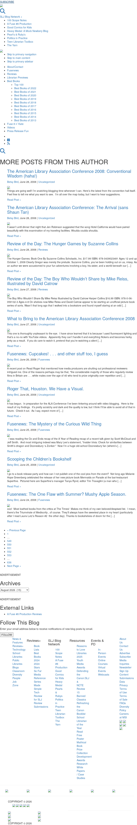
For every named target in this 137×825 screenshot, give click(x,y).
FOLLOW (6, 634)
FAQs (123, 703)
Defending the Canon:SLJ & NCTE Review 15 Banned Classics (83, 685)
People (16, 678)
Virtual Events (102, 669)
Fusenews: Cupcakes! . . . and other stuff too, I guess (57, 353)
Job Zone (15, 683)
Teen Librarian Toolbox (20, 41)
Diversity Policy (124, 708)
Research (82, 763)
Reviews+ (17, 646)
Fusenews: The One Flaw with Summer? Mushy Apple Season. (66, 494)
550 (9, 544)
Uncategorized (46, 182)
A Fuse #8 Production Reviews (24, 614)
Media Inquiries (124, 662)
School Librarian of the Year (82, 722)
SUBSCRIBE (7, 2)
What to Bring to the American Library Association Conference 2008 (71, 318)
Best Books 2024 (37, 656)
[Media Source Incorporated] (6, 790)
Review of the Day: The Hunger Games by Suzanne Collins (62, 243)
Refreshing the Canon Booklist (83, 708)
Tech (36, 692)
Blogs (15, 667)
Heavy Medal (58, 683)
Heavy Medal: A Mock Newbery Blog (27, 31)
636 (9, 562)
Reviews (43, 249)
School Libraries (17, 654)
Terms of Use (123, 690)
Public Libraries (17, 662)
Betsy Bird (13, 182)
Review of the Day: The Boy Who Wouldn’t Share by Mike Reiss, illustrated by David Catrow (67, 280)
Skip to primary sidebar (20, 61)
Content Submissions (127, 676)
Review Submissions (41, 704)
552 (9, 551)
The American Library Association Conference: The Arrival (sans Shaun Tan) (67, 209)
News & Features (17, 640)
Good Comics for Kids (19, 27)
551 (9, 548)
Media (37, 674)
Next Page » (14, 566)
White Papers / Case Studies (81, 772)
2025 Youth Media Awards (81, 662)
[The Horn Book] (49, 790)
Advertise (125, 653)
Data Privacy (124, 683)
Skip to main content (18, 58)
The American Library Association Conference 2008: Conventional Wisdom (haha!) (69, 173)
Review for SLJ (38, 697)
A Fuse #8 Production (19, 24)
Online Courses (103, 662)
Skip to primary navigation (21, 54)
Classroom (18, 671)
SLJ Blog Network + (11, 16)
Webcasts (103, 674)
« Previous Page (16, 530)
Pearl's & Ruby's (16, 34)
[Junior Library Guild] (71, 790)
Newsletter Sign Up (125, 669)
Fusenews (44, 359)
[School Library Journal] (113, 790)
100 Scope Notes (17, 20)
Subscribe (125, 656)
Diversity (17, 674)
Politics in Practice (17, 38)
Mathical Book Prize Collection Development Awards (84, 751)
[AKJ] (28, 790)
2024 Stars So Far (38, 667)
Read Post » (14, 199)
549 (9, 541)
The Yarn (12, 45)
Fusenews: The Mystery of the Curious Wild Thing (54, 423)
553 (9, 555)
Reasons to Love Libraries (82, 649)
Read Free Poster (80, 735)
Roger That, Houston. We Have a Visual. (45, 388)
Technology (19, 649)
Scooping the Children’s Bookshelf (39, 459)
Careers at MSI (124, 715)
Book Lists (37, 647)
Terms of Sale (123, 697)
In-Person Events (102, 653)
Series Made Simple (38, 685)
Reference (40, 678)
